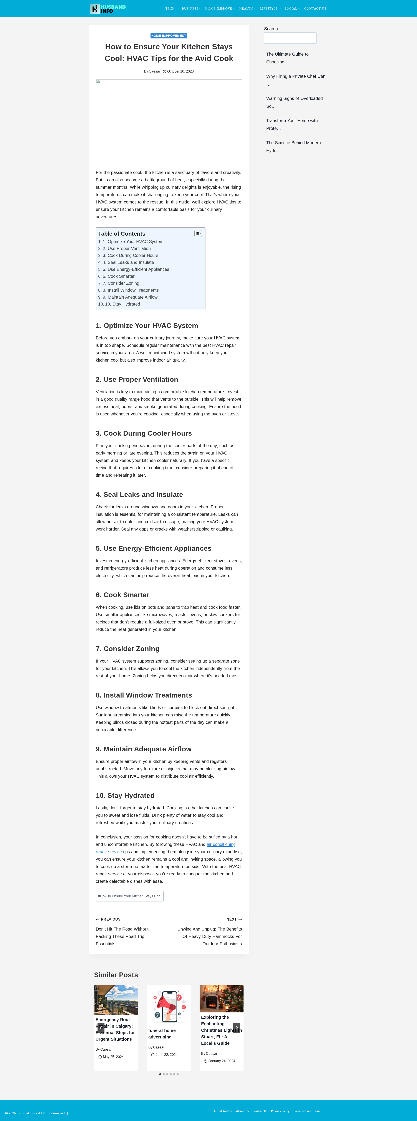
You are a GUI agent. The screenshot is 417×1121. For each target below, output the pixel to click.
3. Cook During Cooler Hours (130, 255)
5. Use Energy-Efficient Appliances (136, 269)
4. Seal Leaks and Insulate (128, 262)
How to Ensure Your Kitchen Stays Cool (129, 896)
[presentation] (116, 1000)
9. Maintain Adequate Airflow (130, 297)
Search (271, 28)
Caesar (154, 71)
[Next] (236, 1028)
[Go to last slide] (101, 1028)
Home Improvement (168, 35)
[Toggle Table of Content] (196, 233)
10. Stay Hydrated (122, 304)
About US (242, 1111)
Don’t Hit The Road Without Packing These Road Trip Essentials (122, 932)
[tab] (160, 1074)
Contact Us (315, 9)
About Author (222, 1111)
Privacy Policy (280, 1111)
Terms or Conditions (306, 1111)
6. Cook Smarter (119, 276)
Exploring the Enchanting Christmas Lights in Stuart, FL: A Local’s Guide (221, 1030)
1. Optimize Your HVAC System (133, 241)
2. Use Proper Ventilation (127, 248)
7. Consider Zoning (121, 283)
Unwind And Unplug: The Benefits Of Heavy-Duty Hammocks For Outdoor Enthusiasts (209, 932)
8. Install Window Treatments (131, 290)
